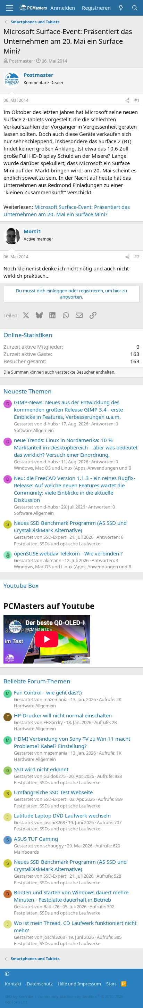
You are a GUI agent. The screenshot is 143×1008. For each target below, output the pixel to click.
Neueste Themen (27, 391)
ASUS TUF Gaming (36, 838)
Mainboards (26, 852)
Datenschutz (40, 984)
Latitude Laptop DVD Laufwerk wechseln (62, 815)
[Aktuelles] (121, 7)
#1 (137, 100)
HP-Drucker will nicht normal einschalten (63, 715)
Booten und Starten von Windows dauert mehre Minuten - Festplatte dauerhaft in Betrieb (71, 896)
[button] (7, 974)
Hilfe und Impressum (79, 984)
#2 (137, 257)
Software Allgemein (34, 430)
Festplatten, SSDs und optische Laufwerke (57, 543)
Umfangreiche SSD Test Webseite (53, 792)
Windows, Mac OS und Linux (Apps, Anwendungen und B (72, 468)
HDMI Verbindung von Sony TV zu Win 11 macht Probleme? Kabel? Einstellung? (72, 742)
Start (111, 984)
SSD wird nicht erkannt (41, 769)
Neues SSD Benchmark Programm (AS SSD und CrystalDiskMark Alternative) (70, 526)
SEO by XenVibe (19, 996)
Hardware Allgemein (35, 705)
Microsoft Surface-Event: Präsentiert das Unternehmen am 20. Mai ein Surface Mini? (66, 210)
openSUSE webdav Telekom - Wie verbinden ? (68, 553)
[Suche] (135, 7)
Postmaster (21, 61)
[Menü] (9, 8)
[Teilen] (127, 101)
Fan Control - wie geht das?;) (48, 692)
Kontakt (13, 984)
